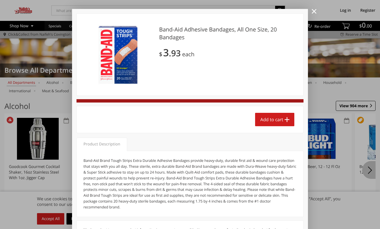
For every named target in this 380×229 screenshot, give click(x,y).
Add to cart (271, 119)
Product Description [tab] (101, 144)
